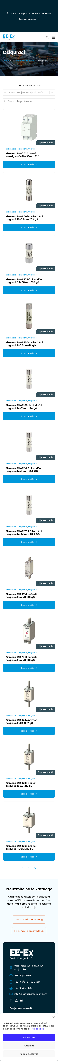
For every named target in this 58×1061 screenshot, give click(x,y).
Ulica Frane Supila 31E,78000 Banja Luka (29, 967)
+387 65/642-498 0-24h (27, 981)
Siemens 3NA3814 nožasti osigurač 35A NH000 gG (21, 596)
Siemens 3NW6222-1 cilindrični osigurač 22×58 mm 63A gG (24, 281)
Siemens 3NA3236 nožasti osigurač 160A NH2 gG (21, 784)
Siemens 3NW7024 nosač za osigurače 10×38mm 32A (22, 155)
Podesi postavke (29, 1053)
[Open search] (47, 37)
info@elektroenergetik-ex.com (30, 993)
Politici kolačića (36, 1028)
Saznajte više (28, 164)
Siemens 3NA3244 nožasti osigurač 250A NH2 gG (21, 721)
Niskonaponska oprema (23, 60)
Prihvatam (29, 1037)
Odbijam (29, 1045)
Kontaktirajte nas (27, 19)
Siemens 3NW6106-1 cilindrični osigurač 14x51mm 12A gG (24, 407)
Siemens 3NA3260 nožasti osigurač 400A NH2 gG (21, 847)
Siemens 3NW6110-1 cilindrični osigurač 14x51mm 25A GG (23, 470)
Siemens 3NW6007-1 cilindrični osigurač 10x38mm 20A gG (24, 218)
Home (6, 60)
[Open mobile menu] (53, 37)
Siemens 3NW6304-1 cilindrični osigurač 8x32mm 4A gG (24, 344)
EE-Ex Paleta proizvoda (27, 930)
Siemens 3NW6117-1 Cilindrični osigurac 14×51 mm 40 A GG (24, 533)
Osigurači (32, 149)
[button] (53, 1017)
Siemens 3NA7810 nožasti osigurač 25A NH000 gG (21, 658)
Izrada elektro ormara (27, 919)
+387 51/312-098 (22, 975)
